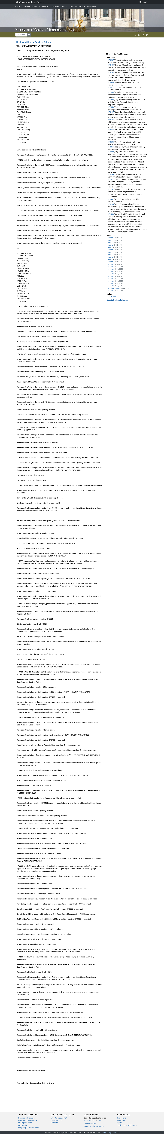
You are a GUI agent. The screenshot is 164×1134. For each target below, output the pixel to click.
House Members (57, 1120)
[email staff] (143, 35)
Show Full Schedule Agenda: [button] (117, 300)
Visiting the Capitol (25, 1123)
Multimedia (79, 6)
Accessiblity (22, 1125)
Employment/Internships (27, 1120)
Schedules (43, 6)
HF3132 (111, 119)
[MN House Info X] (135, 35)
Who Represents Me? (59, 1118)
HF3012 (111, 87)
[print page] (147, 35)
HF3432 (111, 199)
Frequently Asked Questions (28, 1128)
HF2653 (111, 107)
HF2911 (111, 179)
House (17, 6)
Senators (54, 1123)
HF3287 (111, 60)
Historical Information (26, 1118)
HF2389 (111, 92)
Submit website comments (93, 1126)
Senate (26, 6)
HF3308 (111, 152)
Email (100, 1120)
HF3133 (111, 65)
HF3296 (111, 174)
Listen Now (112, 297)
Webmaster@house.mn (110, 1133)
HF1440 (111, 214)
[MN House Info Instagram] (139, 35)
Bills (63, 6)
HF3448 (111, 82)
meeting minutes (114, 288)
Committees (54, 6)
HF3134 (111, 72)
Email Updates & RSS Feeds (127, 1125)
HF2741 (111, 189)
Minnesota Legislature (31, 2)
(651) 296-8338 (89, 1120)
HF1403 (111, 100)
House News (121, 1118)
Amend (110, 238)
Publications (91, 6)
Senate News (121, 1120)
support (111, 264)
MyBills (119, 1123)
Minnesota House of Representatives (44, 29)
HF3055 (111, 147)
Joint (34, 6)
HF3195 (111, 204)
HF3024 (111, 129)
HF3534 (111, 142)
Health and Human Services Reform (33, 42)
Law (70, 6)
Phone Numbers (90, 1124)
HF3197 (111, 112)
